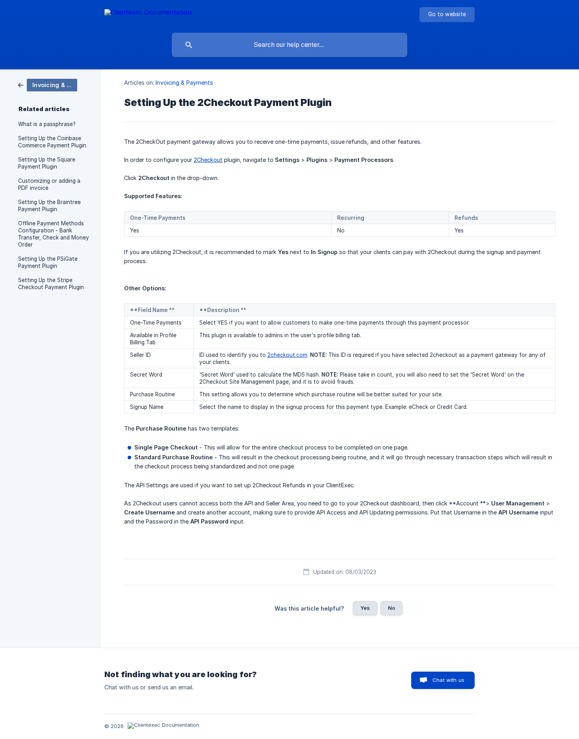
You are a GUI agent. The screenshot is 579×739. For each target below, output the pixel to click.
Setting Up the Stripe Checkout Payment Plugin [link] (51, 283)
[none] (147, 13)
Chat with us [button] (448, 680)
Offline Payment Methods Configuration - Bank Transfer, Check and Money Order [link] (53, 234)
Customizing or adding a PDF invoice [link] (49, 184)
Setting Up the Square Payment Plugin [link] (46, 163)
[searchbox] (289, 45)
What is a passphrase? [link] (47, 124)
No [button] (391, 608)
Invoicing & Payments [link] (184, 82)
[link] (47, 84)
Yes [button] (365, 608)
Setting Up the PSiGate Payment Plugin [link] (48, 262)
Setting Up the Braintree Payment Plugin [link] (49, 205)
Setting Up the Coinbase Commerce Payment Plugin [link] (52, 142)
